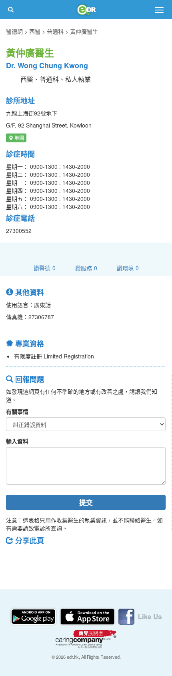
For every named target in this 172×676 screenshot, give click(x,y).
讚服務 (86, 267)
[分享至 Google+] (57, 558)
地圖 (18, 137)
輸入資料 (17, 441)
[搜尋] (11, 9)
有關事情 (17, 411)
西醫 (34, 31)
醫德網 (14, 31)
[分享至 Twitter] (36, 558)
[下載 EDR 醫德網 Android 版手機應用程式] (34, 616)
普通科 (55, 31)
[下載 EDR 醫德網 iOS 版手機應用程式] (88, 616)
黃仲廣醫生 (84, 31)
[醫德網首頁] (86, 9)
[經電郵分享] (78, 558)
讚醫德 (45, 267)
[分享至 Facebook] (15, 558)
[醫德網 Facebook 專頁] (140, 616)
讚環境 (128, 267)
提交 (86, 502)
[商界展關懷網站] (86, 638)
